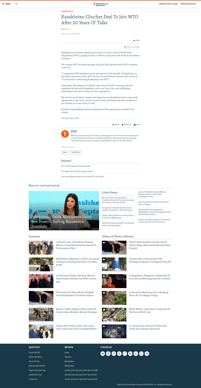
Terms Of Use (34, 361)
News (67, 353)
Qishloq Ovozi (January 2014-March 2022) (81, 370)
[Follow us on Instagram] (114, 353)
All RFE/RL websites (188, 4)
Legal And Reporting (37, 370)
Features (68, 357)
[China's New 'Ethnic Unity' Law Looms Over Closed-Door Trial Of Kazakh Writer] (41, 331)
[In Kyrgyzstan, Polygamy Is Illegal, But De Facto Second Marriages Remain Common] (114, 281)
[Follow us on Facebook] (130, 353)
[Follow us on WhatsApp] (141, 353)
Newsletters (69, 361)
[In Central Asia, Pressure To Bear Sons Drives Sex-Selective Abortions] (114, 331)
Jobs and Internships (37, 366)
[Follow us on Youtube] (102, 353)
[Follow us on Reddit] (108, 353)
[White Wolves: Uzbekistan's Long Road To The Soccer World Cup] (114, 315)
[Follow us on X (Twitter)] (125, 353)
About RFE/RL (34, 353)
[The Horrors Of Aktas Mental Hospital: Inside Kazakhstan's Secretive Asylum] (41, 298)
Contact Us (33, 379)
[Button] (136, 40)
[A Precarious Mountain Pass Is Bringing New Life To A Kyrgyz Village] (114, 298)
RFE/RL (67, 29)
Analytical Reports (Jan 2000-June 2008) (81, 379)
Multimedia (69, 366)
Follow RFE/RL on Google (168, 4)
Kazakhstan (67, 12)
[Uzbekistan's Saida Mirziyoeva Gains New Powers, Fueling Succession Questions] (64, 210)
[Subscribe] (147, 353)
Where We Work (35, 357)
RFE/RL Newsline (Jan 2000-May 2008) (81, 375)
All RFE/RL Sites (35, 375)
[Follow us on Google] (119, 353)
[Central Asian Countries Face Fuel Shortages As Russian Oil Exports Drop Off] (114, 264)
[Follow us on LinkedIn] (136, 353)
